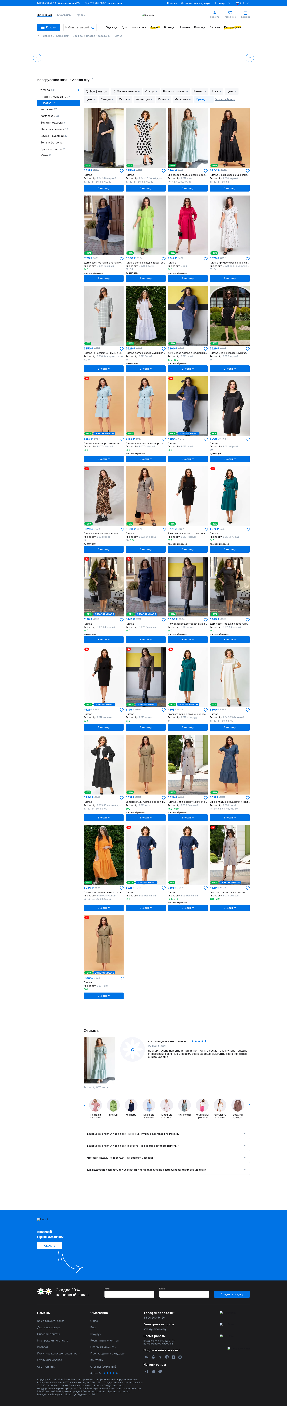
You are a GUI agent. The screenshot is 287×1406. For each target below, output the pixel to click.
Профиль (214, 17)
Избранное (230, 17)
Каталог (51, 27)
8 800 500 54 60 (154, 1317)
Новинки (184, 27)
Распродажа (232, 27)
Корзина (245, 17)
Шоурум (95, 1334)
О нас (94, 1321)
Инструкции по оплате (52, 1340)
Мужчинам (64, 15)
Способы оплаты (48, 1334)
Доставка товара (48, 1327)
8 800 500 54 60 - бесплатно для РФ (58, 3)
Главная (47, 35)
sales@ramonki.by (155, 1329)
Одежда (111, 27)
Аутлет (155, 27)
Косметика (139, 27)
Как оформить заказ (50, 1321)
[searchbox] (80, 27)
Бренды (169, 27)
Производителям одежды (107, 1353)
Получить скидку (232, 1294)
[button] (122, 171)
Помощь (172, 3)
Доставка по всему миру (195, 3)
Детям (81, 15)
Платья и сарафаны (98, 35)
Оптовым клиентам (103, 1347)
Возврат (42, 1347)
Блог (93, 1327)
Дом (124, 27)
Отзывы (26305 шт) (103, 1366)
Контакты (96, 1360)
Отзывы (214, 27)
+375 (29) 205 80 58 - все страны (102, 3)
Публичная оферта (49, 1360)
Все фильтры (98, 91)
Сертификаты (46, 1366)
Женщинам (44, 15)
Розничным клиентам (104, 1340)
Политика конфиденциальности (58, 1353)
